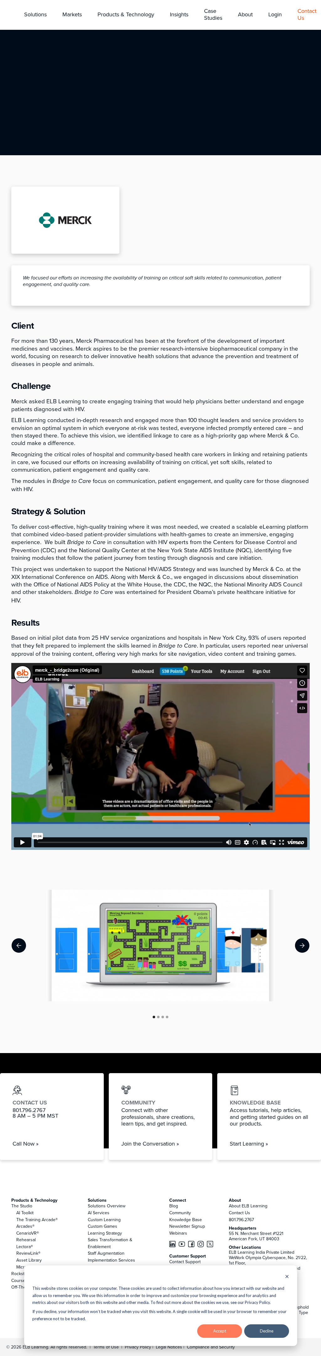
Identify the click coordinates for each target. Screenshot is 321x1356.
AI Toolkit (25, 1213)
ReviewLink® (28, 1253)
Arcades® (25, 1226)
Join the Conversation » (150, 1143)
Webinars (178, 1233)
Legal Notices (169, 1347)
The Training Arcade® (37, 1219)
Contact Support (185, 1261)
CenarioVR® (27, 1233)
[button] (35, 15)
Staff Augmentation (106, 1253)
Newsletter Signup (187, 1226)
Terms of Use (105, 1347)
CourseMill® (22, 1280)
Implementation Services (111, 1260)
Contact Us (239, 1213)
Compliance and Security (211, 1347)
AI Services (98, 1213)
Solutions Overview (106, 1206)
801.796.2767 (241, 1219)
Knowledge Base (185, 1219)
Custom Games (102, 1226)
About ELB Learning (248, 1206)
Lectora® (24, 1246)
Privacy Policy (138, 1347)
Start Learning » (249, 1143)
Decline (266, 1330)
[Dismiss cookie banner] (287, 1277)
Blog (173, 1206)
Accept (219, 1330)
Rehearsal (26, 1240)
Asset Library (29, 1260)
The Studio (21, 1206)
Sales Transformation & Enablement (110, 1243)
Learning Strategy (105, 1233)
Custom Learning (104, 1219)
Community (180, 1213)
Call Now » (26, 1143)
